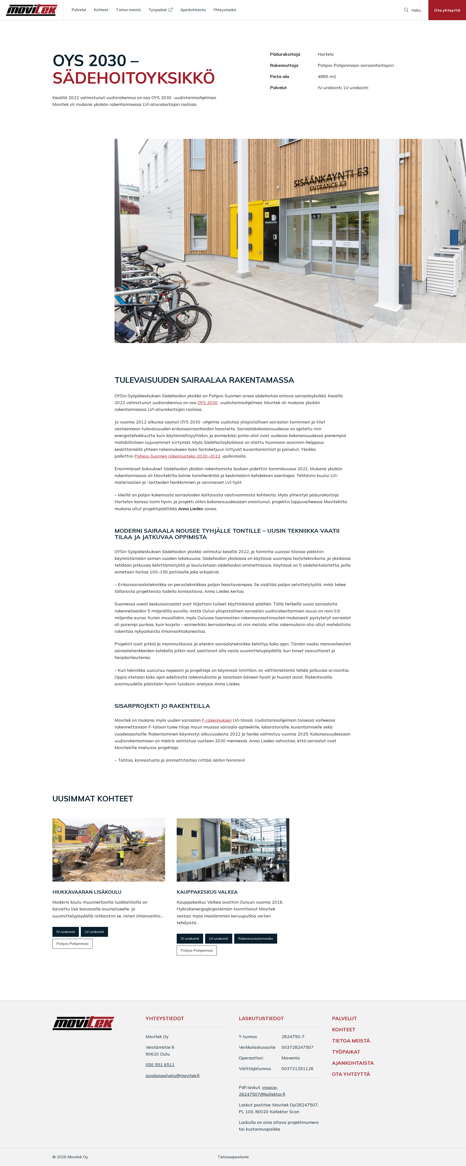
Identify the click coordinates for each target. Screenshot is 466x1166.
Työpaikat (158, 9)
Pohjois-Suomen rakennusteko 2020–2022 (177, 456)
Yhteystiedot (224, 9)
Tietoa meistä (128, 9)
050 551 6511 (160, 1064)
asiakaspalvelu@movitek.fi (173, 1075)
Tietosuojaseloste (233, 1156)
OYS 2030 (208, 402)
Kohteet (101, 9)
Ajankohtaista (193, 9)
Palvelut (79, 9)
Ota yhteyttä (447, 10)
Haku (415, 10)
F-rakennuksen (217, 720)
